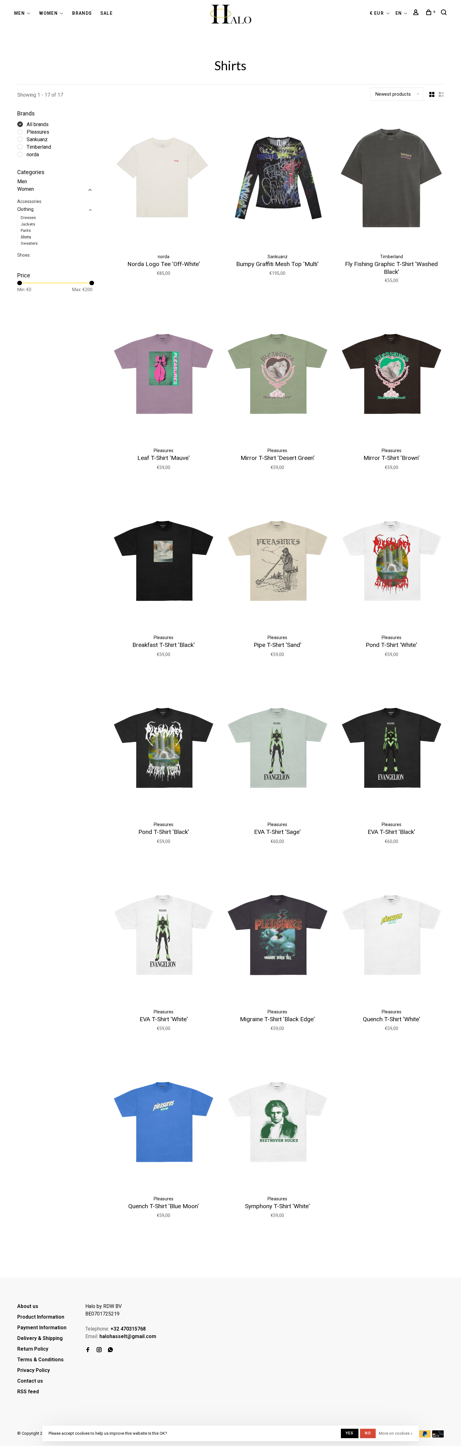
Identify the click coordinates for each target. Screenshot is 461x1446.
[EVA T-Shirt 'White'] (163, 935)
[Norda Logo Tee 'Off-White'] (163, 179)
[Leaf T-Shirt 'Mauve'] (163, 374)
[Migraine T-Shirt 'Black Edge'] (277, 935)
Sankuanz (37, 139)
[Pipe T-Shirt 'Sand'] (277, 561)
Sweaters (29, 243)
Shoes (23, 255)
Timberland (39, 147)
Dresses (28, 217)
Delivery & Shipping (40, 1338)
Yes (350, 1433)
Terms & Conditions (40, 1360)
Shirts (26, 237)
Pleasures (38, 132)
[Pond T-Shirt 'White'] (391, 561)
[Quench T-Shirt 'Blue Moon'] (163, 1122)
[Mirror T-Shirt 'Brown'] (391, 374)
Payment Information (41, 1328)
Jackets (28, 224)
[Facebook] (87, 1350)
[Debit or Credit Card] (438, 1436)
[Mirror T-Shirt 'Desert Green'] (277, 374)
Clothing (25, 209)
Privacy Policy (33, 1370)
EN (398, 13)
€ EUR (377, 13)
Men (19, 13)
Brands (82, 13)
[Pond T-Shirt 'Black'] (163, 748)
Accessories (29, 201)
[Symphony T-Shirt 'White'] (277, 1122)
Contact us (30, 1381)
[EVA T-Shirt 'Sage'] (277, 748)
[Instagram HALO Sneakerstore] (99, 1350)
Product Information (40, 1317)
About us (27, 1306)
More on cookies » (395, 1433)
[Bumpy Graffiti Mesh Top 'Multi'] (277, 179)
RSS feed (28, 1392)
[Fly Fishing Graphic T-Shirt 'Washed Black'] (391, 179)
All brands (38, 124)
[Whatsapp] (110, 1350)
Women (48, 13)
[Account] (417, 13)
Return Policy (32, 1349)
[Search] (444, 13)
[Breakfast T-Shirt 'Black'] (163, 561)
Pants (26, 230)
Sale (106, 13)
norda (33, 154)
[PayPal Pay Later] (425, 1436)
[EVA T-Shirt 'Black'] (391, 748)
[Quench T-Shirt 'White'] (391, 935)
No (368, 1433)
